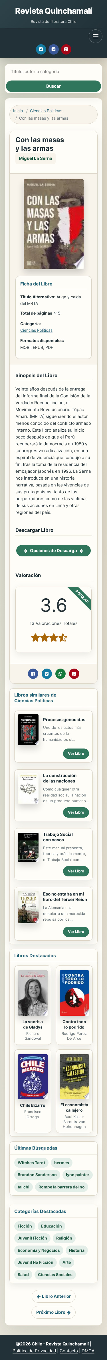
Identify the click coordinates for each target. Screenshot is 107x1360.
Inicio (18, 110)
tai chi (23, 1186)
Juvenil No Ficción (35, 1262)
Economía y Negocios (39, 1250)
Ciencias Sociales (55, 1274)
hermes (61, 1162)
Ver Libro (76, 753)
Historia (76, 1250)
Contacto (69, 1350)
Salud (23, 1274)
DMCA (88, 1350)
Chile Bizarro (32, 1105)
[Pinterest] (66, 49)
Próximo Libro (50, 1312)
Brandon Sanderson (37, 1174)
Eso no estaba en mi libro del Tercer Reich (65, 896)
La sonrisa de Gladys (33, 1024)
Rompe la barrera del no (62, 1186)
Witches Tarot (31, 1162)
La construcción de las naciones (59, 778)
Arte (66, 1262)
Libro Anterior (56, 1296)
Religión (64, 1238)
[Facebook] (54, 49)
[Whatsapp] (60, 674)
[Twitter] (41, 49)
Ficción (25, 1226)
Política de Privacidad (34, 1350)
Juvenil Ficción (32, 1238)
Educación (51, 1226)
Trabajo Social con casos (58, 837)
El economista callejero (74, 1107)
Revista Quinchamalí (53, 11)
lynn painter (77, 1174)
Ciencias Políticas (46, 110)
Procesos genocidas (64, 719)
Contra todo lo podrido (74, 1024)
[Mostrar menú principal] (95, 36)
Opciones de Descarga (53, 550)
